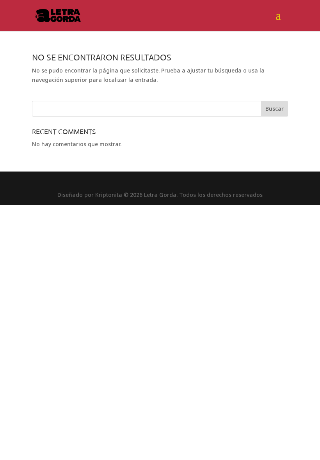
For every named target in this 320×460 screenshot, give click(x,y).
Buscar (274, 108)
